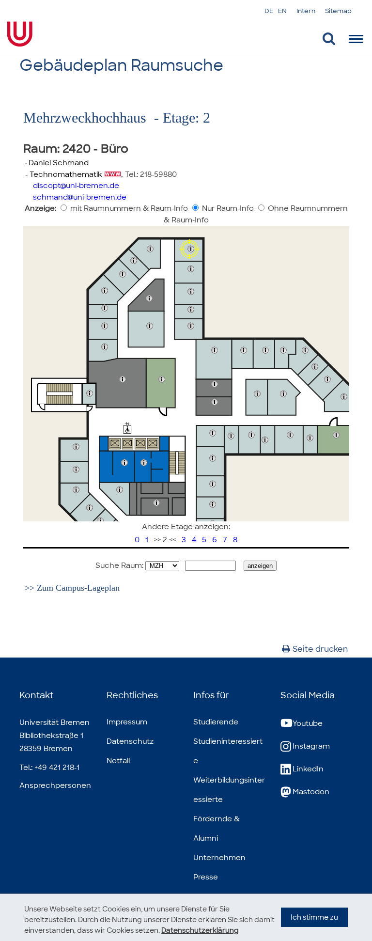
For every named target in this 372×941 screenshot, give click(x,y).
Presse (205, 877)
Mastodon (311, 792)
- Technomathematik (62, 174)
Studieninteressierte (228, 751)
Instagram (311, 746)
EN (282, 11)
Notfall (118, 761)
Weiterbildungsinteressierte (229, 789)
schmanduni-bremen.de (79, 197)
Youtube (308, 723)
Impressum (127, 722)
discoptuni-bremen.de (76, 185)
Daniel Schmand (59, 163)
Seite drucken (320, 649)
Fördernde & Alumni (216, 828)
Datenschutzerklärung (200, 930)
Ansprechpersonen (55, 785)
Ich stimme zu (314, 917)
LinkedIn (308, 769)
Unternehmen (219, 858)
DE (268, 11)
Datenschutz (130, 741)
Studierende (215, 722)
